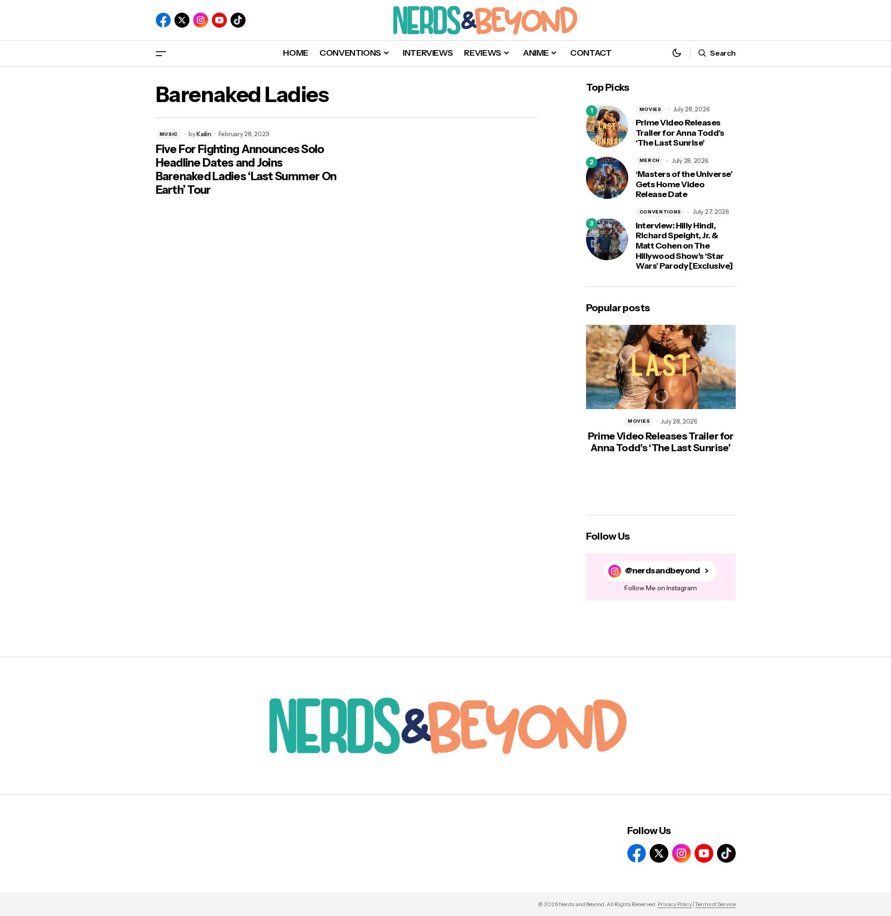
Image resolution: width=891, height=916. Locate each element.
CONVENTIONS (660, 212)
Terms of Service (715, 904)
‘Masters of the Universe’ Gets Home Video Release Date (684, 184)
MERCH (649, 160)
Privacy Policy (675, 904)
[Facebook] (163, 20)
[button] (161, 53)
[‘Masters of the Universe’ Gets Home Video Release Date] (607, 178)
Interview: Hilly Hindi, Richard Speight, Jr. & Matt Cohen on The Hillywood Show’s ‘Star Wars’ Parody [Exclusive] (684, 246)
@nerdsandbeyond (662, 571)
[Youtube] (219, 20)
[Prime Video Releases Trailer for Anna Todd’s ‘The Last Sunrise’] (607, 126)
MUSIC (168, 134)
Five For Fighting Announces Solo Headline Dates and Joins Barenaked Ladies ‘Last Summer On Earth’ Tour (246, 169)
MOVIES (650, 109)
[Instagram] (200, 20)
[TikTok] (238, 20)
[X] (182, 20)
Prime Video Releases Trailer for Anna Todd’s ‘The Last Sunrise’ (680, 133)
